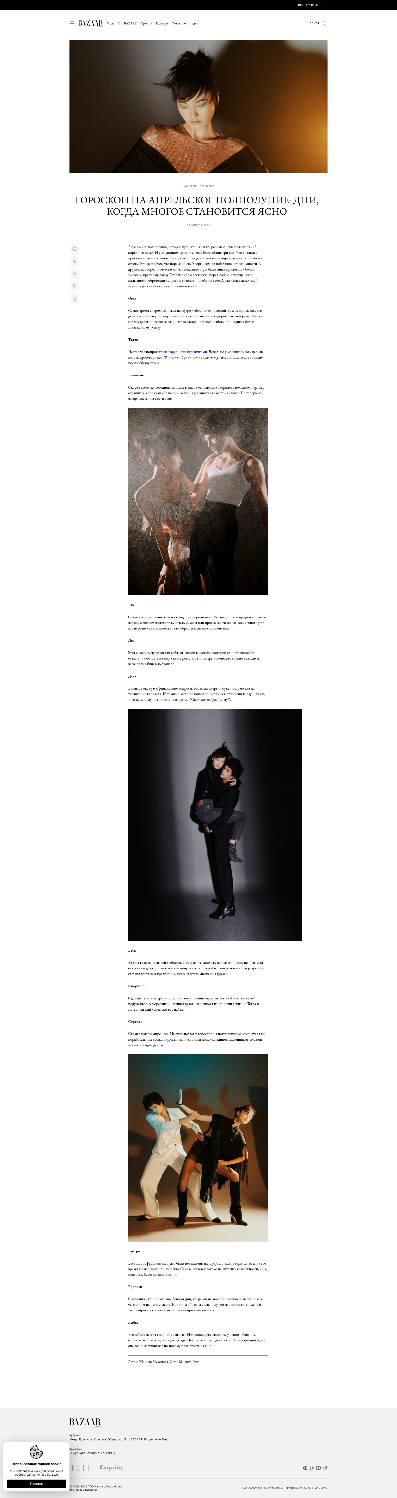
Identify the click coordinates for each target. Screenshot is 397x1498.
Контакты (108, 1453)
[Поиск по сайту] (325, 23)
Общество (179, 23)
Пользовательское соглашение (262, 1488)
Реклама (93, 1453)
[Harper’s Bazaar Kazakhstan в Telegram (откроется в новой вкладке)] (325, 1468)
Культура (162, 23)
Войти (314, 23)
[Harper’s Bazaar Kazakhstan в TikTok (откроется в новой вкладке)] (311, 1468)
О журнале (77, 1453)
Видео (194, 23)
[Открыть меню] (71, 23)
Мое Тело (162, 1439)
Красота (146, 23)
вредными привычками (188, 351)
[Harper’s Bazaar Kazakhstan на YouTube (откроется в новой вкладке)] (318, 1468)
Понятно (36, 1483)
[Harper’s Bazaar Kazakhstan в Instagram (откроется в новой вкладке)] (305, 1468)
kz (326, 5)
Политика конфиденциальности (307, 1488)
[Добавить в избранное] (74, 299)
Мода (111, 23)
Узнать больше (47, 1474)
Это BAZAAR (127, 23)
